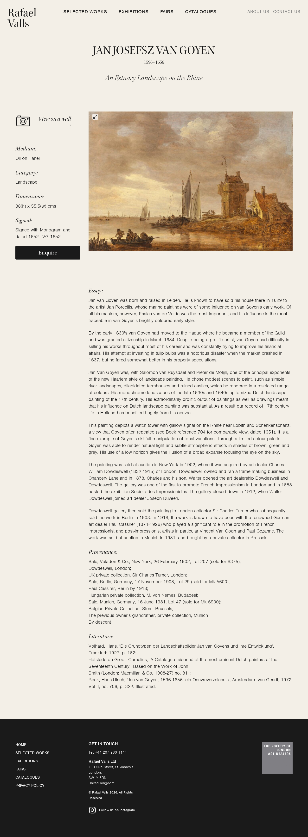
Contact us (286, 11)
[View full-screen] (95, 117)
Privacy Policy (29, 785)
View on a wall (54, 118)
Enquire (47, 252)
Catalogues (200, 12)
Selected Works (85, 12)
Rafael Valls (22, 18)
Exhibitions (134, 12)
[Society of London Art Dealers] (277, 758)
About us (258, 11)
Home (20, 744)
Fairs (167, 12)
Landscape (26, 182)
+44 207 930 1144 (111, 752)
